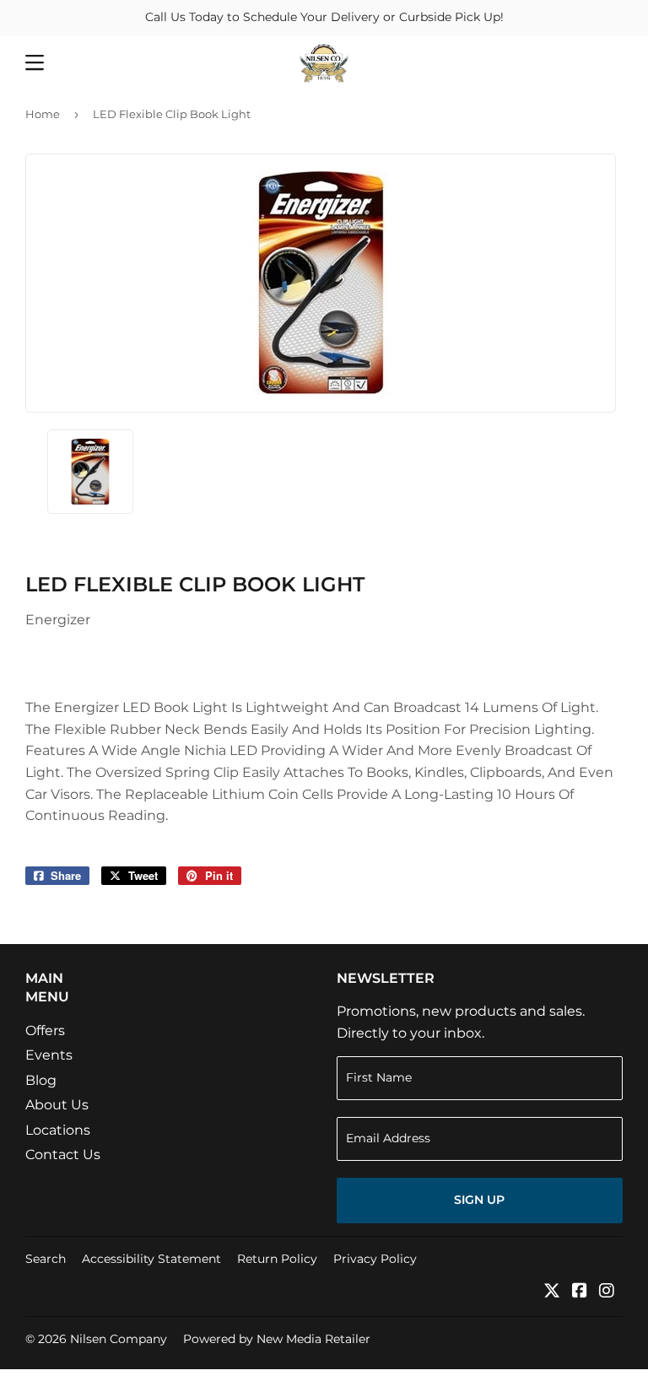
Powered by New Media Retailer (276, 1339)
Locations (57, 1130)
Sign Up (479, 1199)
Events (49, 1055)
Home (42, 114)
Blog (41, 1080)
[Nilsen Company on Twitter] (551, 1292)
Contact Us (62, 1155)
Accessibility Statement (151, 1258)
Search (45, 1258)
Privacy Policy (375, 1258)
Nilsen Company (118, 1339)
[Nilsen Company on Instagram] (606, 1292)
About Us (57, 1105)
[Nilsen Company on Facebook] (579, 1292)
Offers (45, 1030)
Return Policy (277, 1258)
